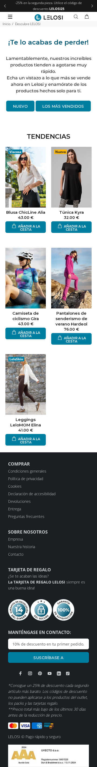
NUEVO (20, 106)
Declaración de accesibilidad (32, 493)
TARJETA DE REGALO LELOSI (39, 582)
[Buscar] (77, 16)
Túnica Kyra (71, 212)
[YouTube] (49, 673)
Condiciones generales (27, 471)
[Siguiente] (92, 6)
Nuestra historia (21, 546)
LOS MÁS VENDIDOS (63, 106)
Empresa (15, 539)
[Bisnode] (48, 755)
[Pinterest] (39, 673)
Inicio (7, 24)
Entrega (14, 508)
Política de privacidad (25, 478)
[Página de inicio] (48, 17)
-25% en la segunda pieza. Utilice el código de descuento (48, 6)
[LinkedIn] (59, 673)
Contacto (15, 554)
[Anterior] (5, 6)
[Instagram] (30, 673)
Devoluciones (19, 501)
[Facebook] (20, 673)
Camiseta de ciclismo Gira (25, 316)
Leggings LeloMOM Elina (25, 422)
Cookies (15, 486)
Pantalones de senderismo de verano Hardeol (71, 319)
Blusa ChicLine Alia (25, 212)
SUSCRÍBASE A (48, 657)
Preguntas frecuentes (26, 516)
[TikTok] (68, 673)
